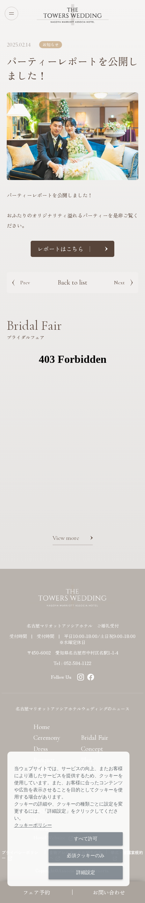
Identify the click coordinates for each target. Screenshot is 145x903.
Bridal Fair (94, 738)
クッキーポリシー (33, 825)
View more (66, 538)
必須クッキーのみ (86, 855)
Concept (92, 749)
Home (41, 727)
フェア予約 (36, 892)
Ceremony (46, 738)
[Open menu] (11, 13)
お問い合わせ (109, 892)
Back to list (72, 283)
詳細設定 (85, 872)
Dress (40, 749)
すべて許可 (85, 838)
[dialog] (68, 819)
